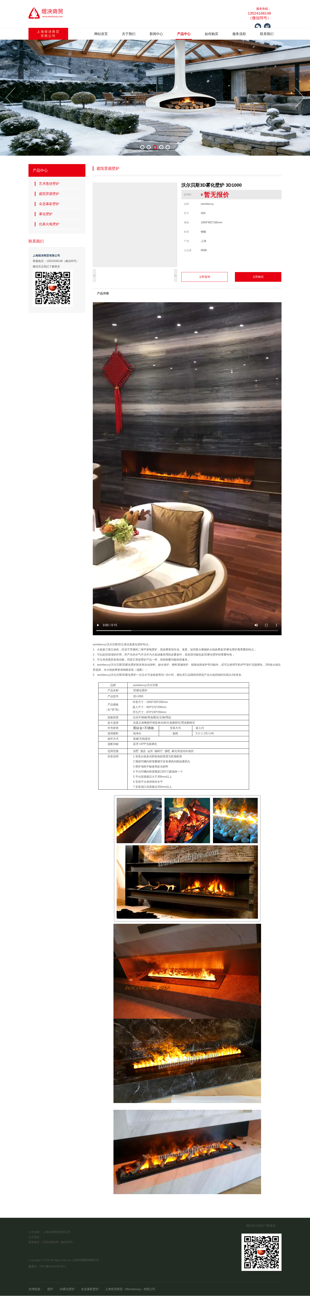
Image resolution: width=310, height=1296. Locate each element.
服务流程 (239, 34)
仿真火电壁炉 (49, 224)
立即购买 (258, 276)
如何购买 (211, 34)
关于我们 (128, 34)
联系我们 (267, 34)
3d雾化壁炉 (67, 1289)
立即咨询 (204, 276)
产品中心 (184, 34)
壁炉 (50, 1289)
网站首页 (101, 34)
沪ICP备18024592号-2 (52, 1266)
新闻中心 (156, 34)
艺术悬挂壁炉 (49, 183)
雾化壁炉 (46, 214)
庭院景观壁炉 (49, 194)
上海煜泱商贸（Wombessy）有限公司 (130, 1289)
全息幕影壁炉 (49, 204)
